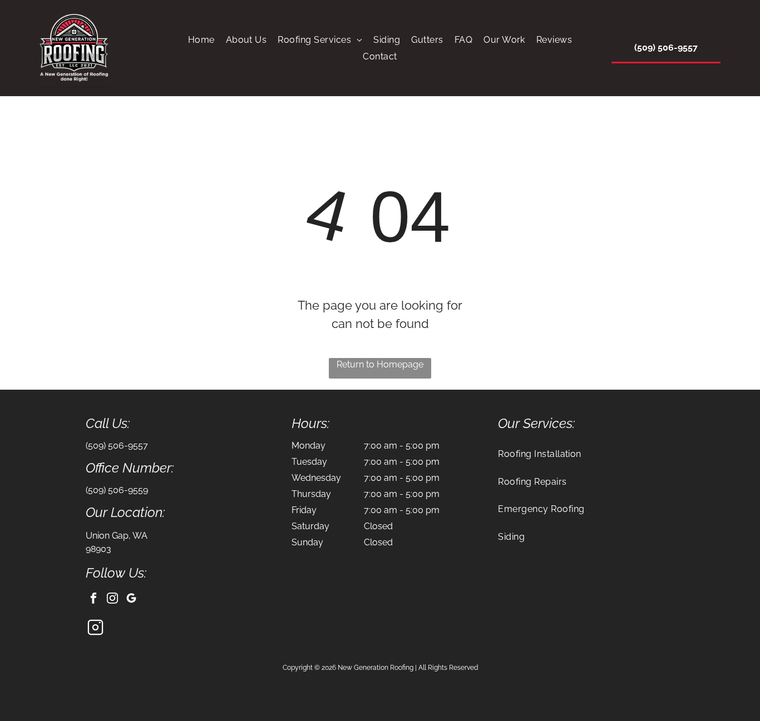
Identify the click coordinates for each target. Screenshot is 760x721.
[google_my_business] (132, 599)
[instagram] (113, 599)
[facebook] (94, 599)
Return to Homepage (380, 364)
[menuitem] (201, 40)
